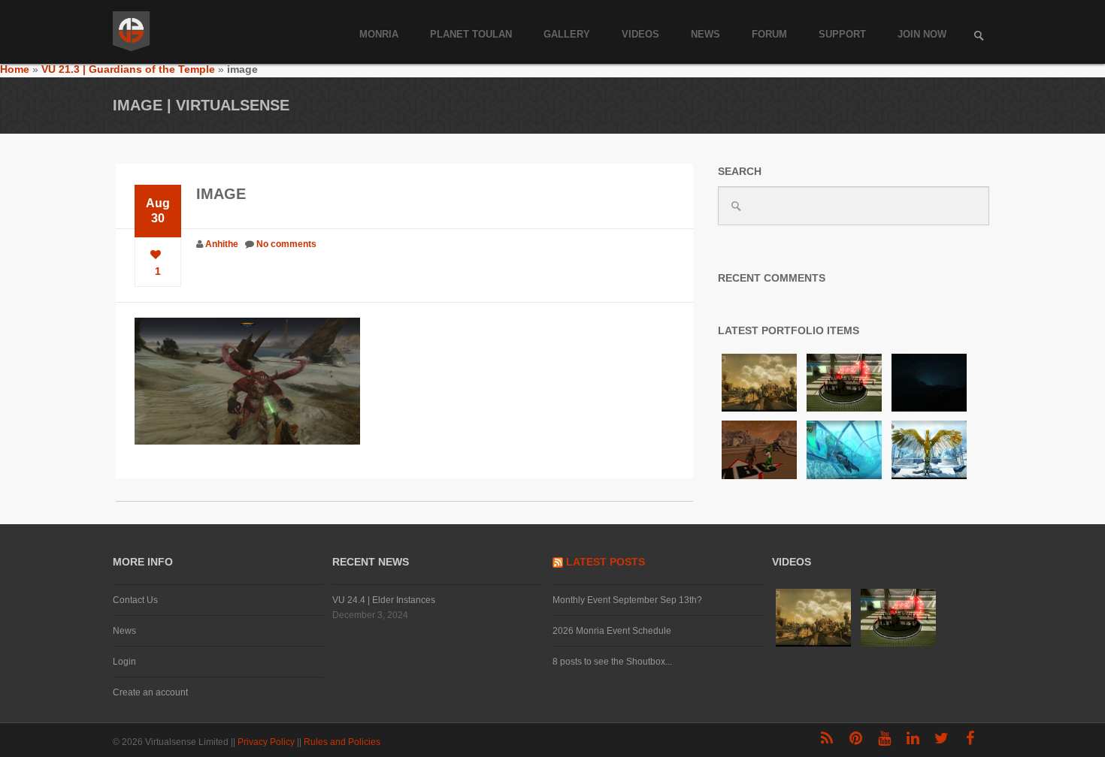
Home (14, 69)
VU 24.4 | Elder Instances (383, 600)
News (705, 34)
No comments (286, 244)
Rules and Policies (343, 742)
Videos (640, 34)
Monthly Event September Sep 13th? (627, 600)
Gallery (566, 34)
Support (842, 34)
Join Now (922, 34)
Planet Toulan (471, 34)
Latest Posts (605, 562)
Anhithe (221, 244)
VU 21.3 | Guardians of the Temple (128, 69)
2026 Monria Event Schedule (611, 631)
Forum (769, 34)
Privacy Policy (267, 742)
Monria (378, 34)
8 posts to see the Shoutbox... (612, 661)
